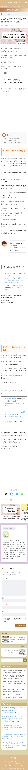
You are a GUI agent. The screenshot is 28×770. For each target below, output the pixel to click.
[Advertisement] (14, 113)
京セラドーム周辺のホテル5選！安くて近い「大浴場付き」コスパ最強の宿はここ (14, 684)
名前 (4, 598)
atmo (11, 712)
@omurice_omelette (10, 398)
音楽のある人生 (14, 2)
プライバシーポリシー (8, 763)
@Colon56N (10, 280)
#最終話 (14, 414)
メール (4, 605)
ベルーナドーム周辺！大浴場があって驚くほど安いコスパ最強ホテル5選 (14, 671)
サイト (4, 611)
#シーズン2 (8, 414)
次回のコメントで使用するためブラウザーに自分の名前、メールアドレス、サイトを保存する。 (15, 619)
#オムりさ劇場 (21, 412)
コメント (5, 578)
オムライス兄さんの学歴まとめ (11, 138)
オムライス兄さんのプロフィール (13, 140)
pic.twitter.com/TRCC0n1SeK (13, 282)
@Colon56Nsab (18, 280)
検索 (25, 660)
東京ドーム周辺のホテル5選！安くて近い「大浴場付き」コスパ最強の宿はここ (14, 690)
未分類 (10, 500)
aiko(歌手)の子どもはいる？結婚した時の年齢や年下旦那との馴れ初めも (13, 677)
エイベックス (20, 765)
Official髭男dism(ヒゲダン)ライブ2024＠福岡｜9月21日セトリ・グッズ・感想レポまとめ (14, 745)
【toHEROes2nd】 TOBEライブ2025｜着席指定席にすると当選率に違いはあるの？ (14, 727)
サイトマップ (16, 6)
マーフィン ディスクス (10, 765)
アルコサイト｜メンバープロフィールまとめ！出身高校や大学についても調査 (14, 696)
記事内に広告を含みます (14, 10)
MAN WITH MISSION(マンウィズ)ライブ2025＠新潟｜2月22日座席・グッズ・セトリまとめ (13, 710)
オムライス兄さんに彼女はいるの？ (13, 142)
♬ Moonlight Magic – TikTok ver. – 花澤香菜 (15, 403)
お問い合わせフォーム (6, 6)
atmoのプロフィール (20, 763)
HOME (15, 758)
